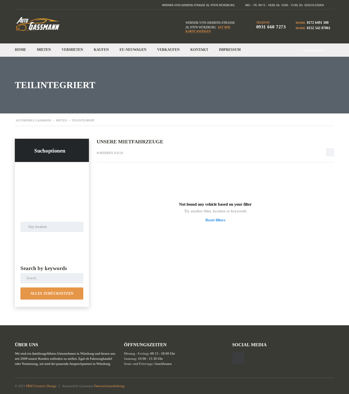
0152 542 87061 (318, 28)
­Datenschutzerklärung (109, 386)
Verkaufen (168, 50)
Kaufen (101, 50)
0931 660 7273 (271, 26)
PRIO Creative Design (41, 386)
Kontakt (199, 50)
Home (20, 50)
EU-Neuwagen (133, 50)
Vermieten (72, 50)
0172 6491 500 (318, 23)
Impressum (230, 50)
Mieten (44, 50)
